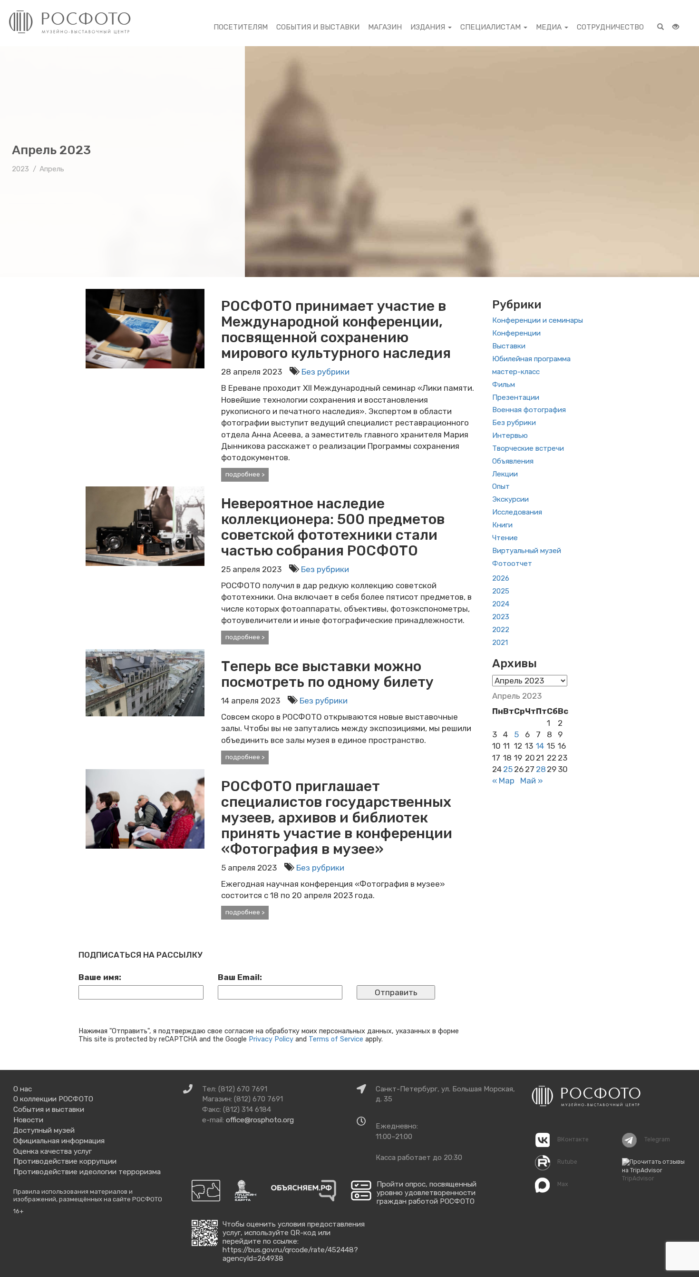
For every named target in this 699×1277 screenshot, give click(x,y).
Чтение (505, 538)
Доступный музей (44, 1130)
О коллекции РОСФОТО (53, 1099)
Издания (428, 27)
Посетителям (241, 27)
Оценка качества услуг (52, 1151)
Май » (531, 780)
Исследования (517, 512)
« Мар (503, 780)
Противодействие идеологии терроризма (87, 1172)
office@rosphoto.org (260, 1120)
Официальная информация (59, 1141)
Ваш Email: (240, 977)
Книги (502, 525)
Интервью (510, 435)
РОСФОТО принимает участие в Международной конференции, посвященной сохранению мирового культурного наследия (336, 329)
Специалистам (491, 27)
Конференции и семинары (537, 320)
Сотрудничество (610, 27)
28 (541, 769)
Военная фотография (529, 410)
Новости (28, 1120)
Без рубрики (325, 371)
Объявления (513, 461)
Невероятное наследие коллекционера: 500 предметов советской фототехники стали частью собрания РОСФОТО (333, 527)
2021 (500, 642)
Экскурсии (510, 499)
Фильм (503, 384)
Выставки (508, 346)
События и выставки (317, 27)
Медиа (549, 27)
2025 (500, 591)
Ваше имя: (99, 977)
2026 (500, 578)
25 (508, 769)
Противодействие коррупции (64, 1161)
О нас (22, 1089)
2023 (500, 617)
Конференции (516, 333)
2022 (500, 629)
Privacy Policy (271, 1039)
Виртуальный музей (526, 550)
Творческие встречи (528, 448)
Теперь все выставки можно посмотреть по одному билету (327, 674)
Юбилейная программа (531, 359)
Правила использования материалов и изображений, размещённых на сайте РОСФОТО (87, 1195)
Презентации (515, 397)
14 (540, 746)
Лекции (505, 474)
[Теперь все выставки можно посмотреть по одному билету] (145, 682)
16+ (18, 1211)
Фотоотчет (512, 563)
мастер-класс (516, 371)
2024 (500, 604)
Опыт (501, 486)
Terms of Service (336, 1039)
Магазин (385, 27)
